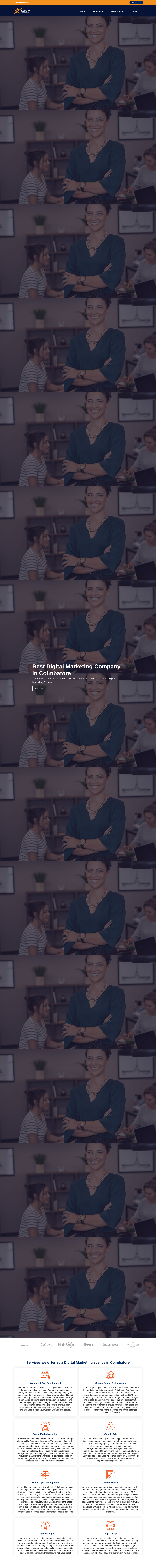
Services (97, 11)
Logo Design (110, 1533)
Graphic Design (45, 1533)
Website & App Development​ (45, 1383)
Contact (134, 11)
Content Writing (110, 1482)
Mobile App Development (45, 1482)
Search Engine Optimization (110, 1383)
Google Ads (110, 1434)
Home (82, 11)
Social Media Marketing (45, 1434)
